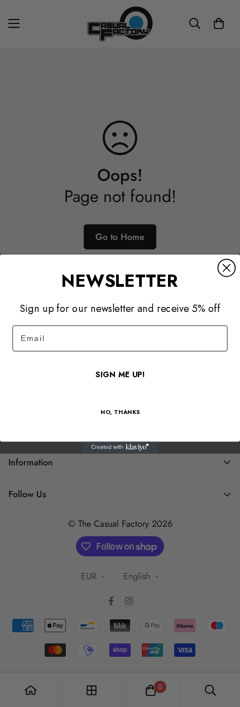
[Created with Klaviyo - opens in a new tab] (120, 447)
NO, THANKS (120, 412)
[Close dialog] (226, 267)
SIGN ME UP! (120, 374)
